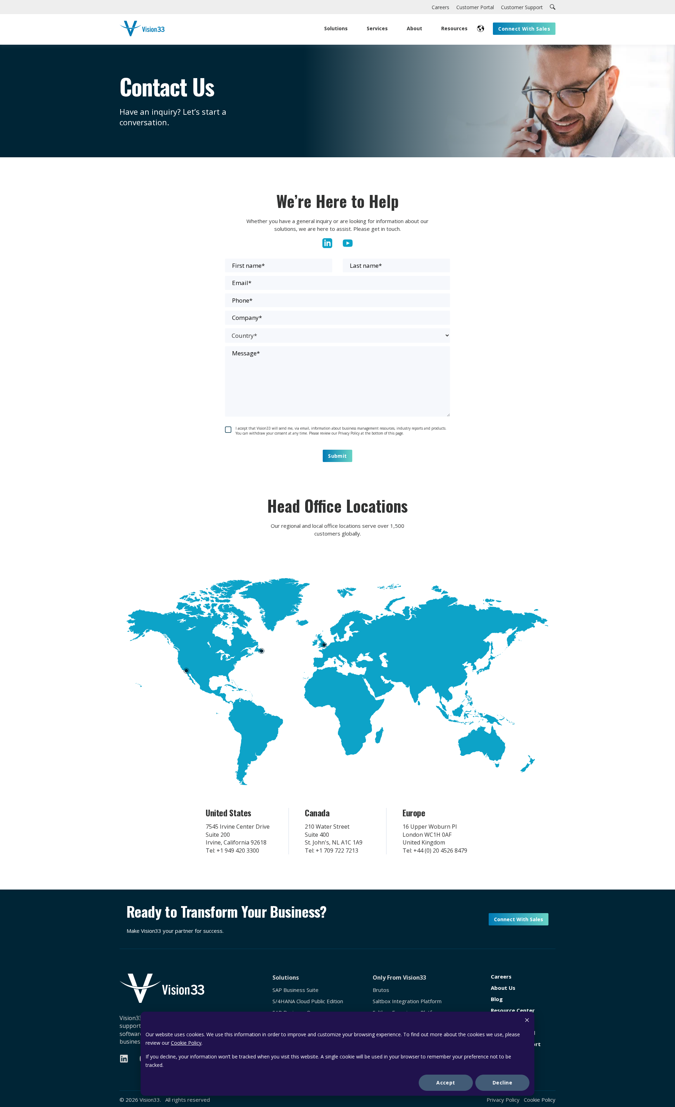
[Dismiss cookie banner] (527, 1021)
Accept (445, 1082)
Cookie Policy (186, 1042)
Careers (501, 977)
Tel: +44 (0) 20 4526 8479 (435, 850)
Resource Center (513, 1010)
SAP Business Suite (295, 990)
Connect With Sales (518, 919)
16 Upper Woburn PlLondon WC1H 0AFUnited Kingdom (430, 834)
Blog (497, 999)
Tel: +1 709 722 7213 (331, 850)
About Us (503, 988)
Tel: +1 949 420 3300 (232, 850)
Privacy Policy (503, 1099)
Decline (502, 1082)
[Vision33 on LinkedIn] (124, 1058)
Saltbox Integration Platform (407, 1001)
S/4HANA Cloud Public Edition (307, 1001)
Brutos (381, 990)
